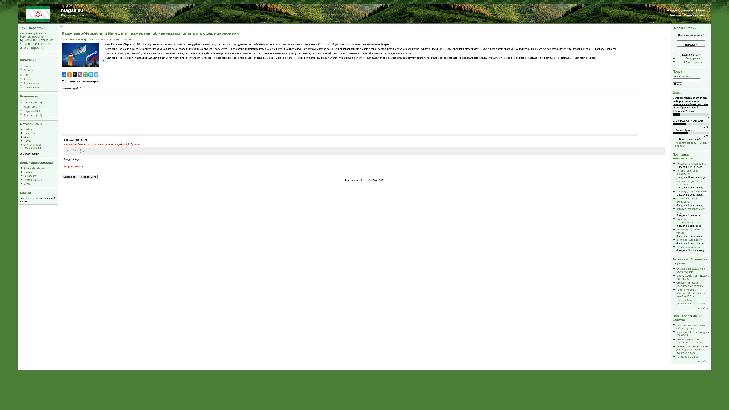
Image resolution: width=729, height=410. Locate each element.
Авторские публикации (33, 33)
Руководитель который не (691, 163)
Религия (46, 40)
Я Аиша (28, 172)
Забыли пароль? (692, 62)
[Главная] (38, 13)
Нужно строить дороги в (690, 247)
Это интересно (31, 48)
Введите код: (72, 159)
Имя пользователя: (691, 35)
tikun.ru (364, 180)
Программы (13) (33, 102)
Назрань (28, 141)
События (30, 43)
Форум (27, 79)
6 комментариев (686, 142)
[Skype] (90, 74)
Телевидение (31, 83)
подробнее (703, 308)
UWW (27, 183)
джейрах (29, 129)
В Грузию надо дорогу (689, 239)
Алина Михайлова (34, 168)
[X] (75, 74)
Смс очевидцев (32, 87)
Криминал (29, 40)
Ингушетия (30, 133)
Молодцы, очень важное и (691, 191)
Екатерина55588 (33, 179)
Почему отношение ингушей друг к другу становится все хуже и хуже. (692, 349)
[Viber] (80, 74)
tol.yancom (30, 175)
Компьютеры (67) (33, 107)
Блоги (701, 10)
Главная (62, 26)
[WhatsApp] (85, 74)
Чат (26, 74)
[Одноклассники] (69, 74)
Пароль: (691, 44)
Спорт (46, 44)
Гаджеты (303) (32, 111)
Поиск (27, 66)
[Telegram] (96, 74)
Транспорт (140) (33, 115)
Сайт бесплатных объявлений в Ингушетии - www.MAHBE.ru (691, 293)
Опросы (28, 70)
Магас (27, 137)
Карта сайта (675, 15)
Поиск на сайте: (682, 76)
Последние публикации (680, 10)
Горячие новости (32, 36)
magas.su (72, 10)
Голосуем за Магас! (687, 356)
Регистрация (693, 58)
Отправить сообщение (695, 15)
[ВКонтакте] (64, 74)
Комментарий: (71, 88)
